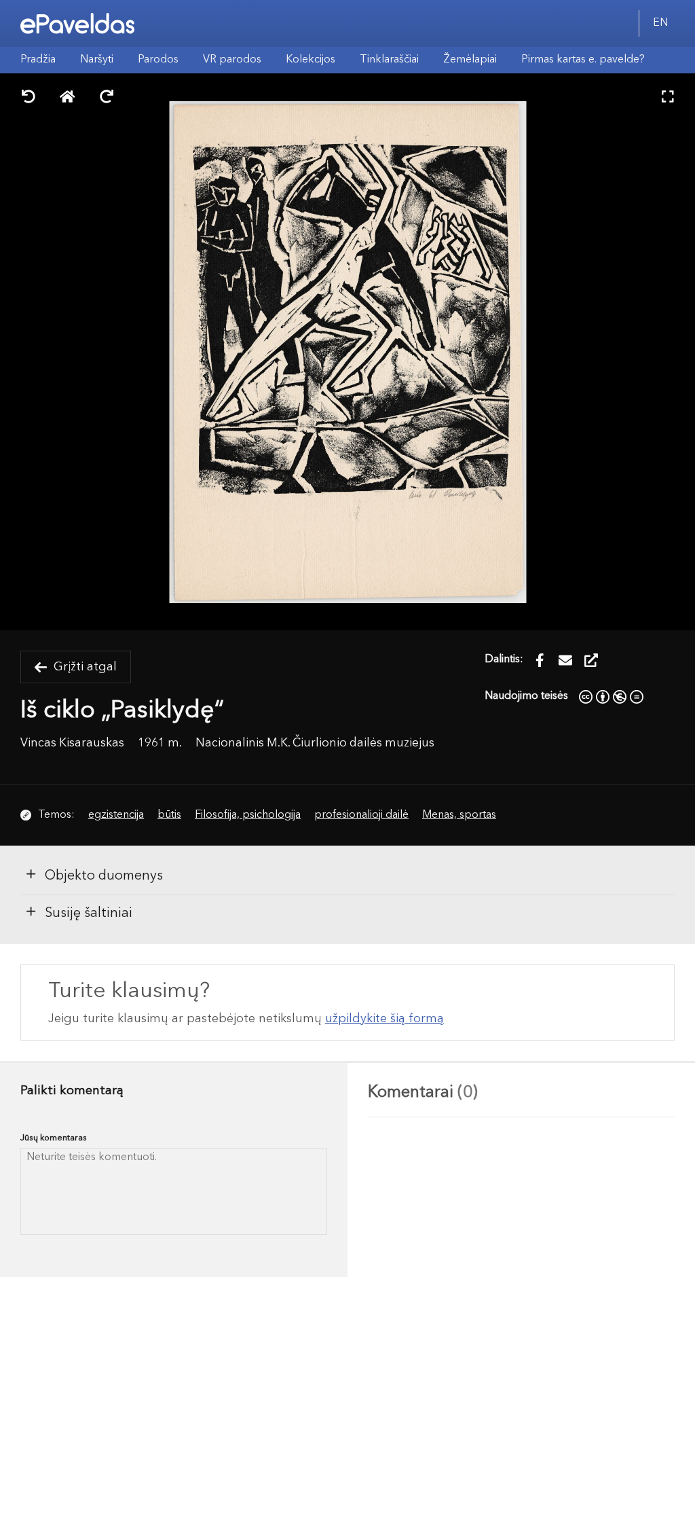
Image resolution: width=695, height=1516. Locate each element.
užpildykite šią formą (384, 1019)
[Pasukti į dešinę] (106, 98)
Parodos (158, 59)
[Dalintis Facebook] (539, 660)
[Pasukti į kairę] (28, 98)
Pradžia (38, 59)
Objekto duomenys (104, 876)
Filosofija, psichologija (248, 815)
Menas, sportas (459, 815)
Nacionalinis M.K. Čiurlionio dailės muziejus (314, 743)
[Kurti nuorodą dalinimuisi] (591, 660)
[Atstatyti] (67, 98)
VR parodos (232, 59)
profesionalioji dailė (361, 815)
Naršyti (96, 59)
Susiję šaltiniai (88, 913)
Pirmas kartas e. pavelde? (583, 59)
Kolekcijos (310, 59)
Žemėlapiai (470, 59)
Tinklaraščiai (389, 59)
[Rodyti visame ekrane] (668, 98)
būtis (169, 815)
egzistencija (116, 815)
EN (660, 23)
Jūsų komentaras (53, 1138)
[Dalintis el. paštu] (565, 660)
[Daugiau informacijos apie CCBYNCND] (611, 696)
